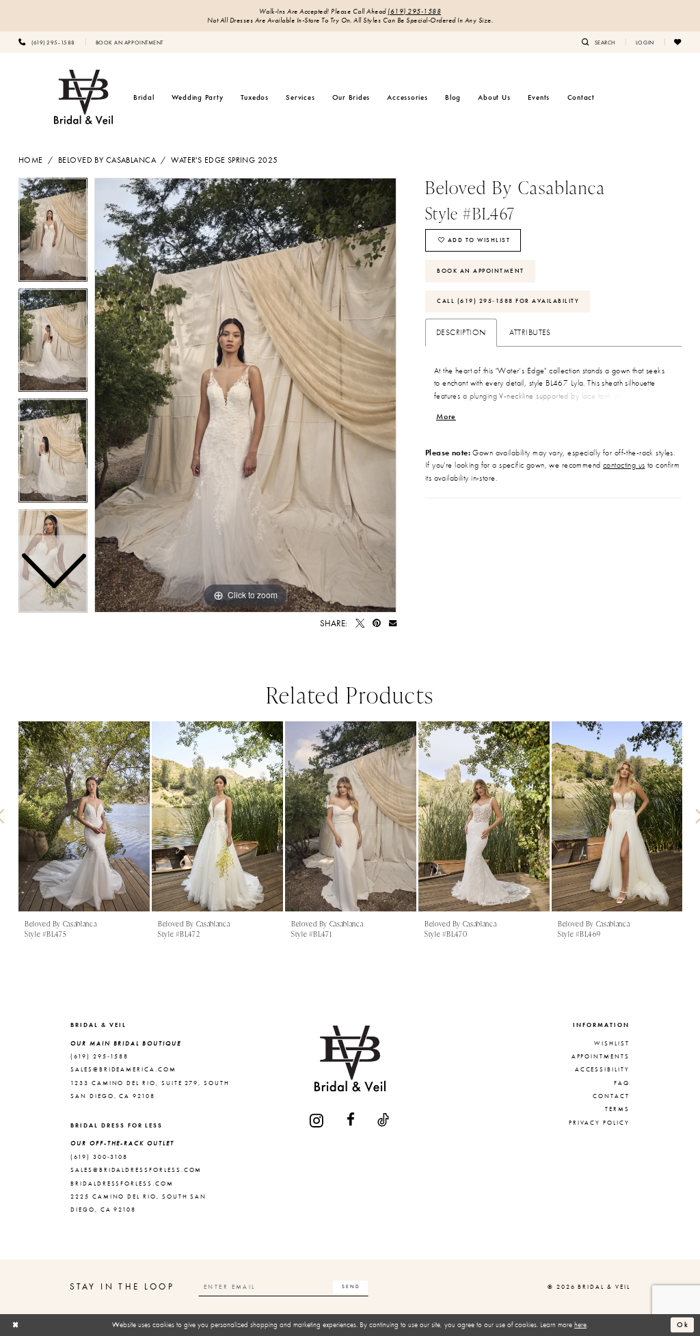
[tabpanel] (245, 395)
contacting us (624, 464)
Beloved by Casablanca (107, 160)
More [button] (446, 416)
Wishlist (612, 1043)
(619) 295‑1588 (414, 11)
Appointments (600, 1056)
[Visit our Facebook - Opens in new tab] (351, 1120)
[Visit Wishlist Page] (678, 42)
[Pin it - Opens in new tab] (377, 623)
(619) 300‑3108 (99, 1157)
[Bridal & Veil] (83, 97)
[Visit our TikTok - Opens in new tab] (383, 1120)
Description (461, 332)
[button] (644, 42)
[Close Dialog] (15, 1325)
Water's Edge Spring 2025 (224, 160)
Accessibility (602, 1069)
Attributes (530, 332)
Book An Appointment (480, 271)
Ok (683, 1324)
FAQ (622, 1083)
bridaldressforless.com (122, 1183)
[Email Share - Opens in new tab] (392, 623)
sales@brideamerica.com (123, 1069)
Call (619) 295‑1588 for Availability (508, 301)
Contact (611, 1096)
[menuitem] (46, 42)
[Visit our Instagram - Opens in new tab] (317, 1120)
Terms (617, 1109)
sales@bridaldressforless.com (136, 1170)
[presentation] (84, 816)
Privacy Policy (599, 1123)
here (580, 1324)
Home (30, 160)
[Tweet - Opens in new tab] (359, 623)
